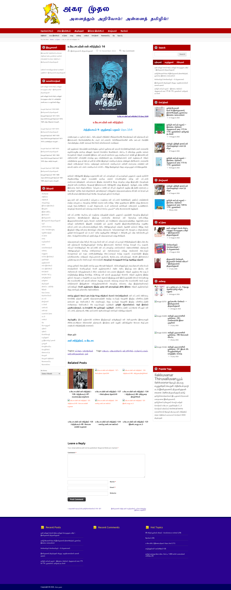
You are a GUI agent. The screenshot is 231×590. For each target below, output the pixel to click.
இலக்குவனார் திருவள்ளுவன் (82, 51)
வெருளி (44, 355)
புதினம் (44, 328)
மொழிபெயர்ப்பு (46, 346)
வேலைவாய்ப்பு (105, 35)
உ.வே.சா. (105, 351)
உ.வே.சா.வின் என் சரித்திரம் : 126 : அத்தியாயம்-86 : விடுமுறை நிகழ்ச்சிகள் (135, 394)
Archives (44, 370)
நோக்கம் (124, 31)
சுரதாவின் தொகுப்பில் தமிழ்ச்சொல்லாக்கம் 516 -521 (85, 509)
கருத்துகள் (169, 62)
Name (113, 482)
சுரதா (157, 415)
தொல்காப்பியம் (47, 30)
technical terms (176, 408)
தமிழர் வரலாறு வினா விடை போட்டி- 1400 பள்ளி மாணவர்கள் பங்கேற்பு (165, 555)
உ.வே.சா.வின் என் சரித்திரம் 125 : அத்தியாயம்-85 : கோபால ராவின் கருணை (80, 424)
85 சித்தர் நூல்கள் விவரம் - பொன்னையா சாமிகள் (161, 533)
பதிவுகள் (158, 62)
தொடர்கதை (46, 292)
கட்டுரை (64, 35)
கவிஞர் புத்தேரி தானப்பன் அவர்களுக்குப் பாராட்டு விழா (177, 145)
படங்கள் (44, 304)
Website (113, 493)
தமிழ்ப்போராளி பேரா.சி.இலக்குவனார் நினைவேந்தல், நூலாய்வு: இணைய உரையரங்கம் (171, 74)
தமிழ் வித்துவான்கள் (76, 353)
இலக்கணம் (45, 214)
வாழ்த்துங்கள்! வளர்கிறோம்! (154, 548)
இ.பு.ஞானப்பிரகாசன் (180, 396)
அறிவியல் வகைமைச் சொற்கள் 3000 (172, 415)
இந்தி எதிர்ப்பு (46, 212)
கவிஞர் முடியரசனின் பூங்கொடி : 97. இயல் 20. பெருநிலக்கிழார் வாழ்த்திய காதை (178, 350)
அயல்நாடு (45, 193)
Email (113, 487)
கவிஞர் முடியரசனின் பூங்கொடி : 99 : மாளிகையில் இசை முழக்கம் (176, 319)
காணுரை (45, 253)
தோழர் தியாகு (170, 411)
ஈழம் (43, 223)
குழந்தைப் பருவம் (141, 351)
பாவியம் (86, 35)
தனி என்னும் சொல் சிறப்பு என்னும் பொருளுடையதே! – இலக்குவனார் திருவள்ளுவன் (51, 89)
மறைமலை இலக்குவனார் (165, 399)
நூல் (86, 353)
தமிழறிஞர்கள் (87, 351)
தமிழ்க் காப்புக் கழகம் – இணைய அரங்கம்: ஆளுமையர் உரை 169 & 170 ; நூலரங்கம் (177, 203)
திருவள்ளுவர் (174, 392)
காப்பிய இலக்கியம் (48, 256)
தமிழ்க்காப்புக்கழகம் (163, 402)
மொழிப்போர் (46, 349)
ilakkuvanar (162, 382)
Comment (72, 453)
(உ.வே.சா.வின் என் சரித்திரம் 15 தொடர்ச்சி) (132, 116)
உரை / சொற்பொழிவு (48, 229)
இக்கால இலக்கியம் (96, 30)
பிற (114, 35)
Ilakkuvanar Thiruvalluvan (166, 377)
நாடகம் (44, 298)
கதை (71, 35)
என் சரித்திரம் (128, 351)
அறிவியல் (43, 35)
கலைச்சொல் (159, 411)
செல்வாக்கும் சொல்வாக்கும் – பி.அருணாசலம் (169, 79)
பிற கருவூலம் (46, 325)
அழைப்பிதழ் (46, 203)
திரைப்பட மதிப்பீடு (47, 286)
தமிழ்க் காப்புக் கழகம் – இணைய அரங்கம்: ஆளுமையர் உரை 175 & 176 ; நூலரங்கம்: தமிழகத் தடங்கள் (171, 91)
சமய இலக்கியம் (54, 35)
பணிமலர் (45, 307)
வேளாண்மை (46, 364)
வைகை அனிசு (161, 392)
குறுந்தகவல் (46, 262)
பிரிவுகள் (180, 62)
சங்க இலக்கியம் (64, 30)
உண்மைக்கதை (46, 226)
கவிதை (78, 35)
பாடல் (43, 316)
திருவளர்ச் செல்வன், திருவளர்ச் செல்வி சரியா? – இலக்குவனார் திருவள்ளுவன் (177, 262)
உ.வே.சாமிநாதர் (116, 351)
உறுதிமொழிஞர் (46, 233)
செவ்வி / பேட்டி (46, 274)
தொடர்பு (120, 35)
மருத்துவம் (45, 337)
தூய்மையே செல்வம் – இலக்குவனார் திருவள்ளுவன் (177, 303)
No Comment (128, 51)
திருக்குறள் (79, 30)
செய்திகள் (95, 35)
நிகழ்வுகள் (112, 30)
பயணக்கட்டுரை (47, 313)
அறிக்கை (45, 197)
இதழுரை (44, 208)
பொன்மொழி (46, 334)
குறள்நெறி (45, 259)
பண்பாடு (44, 310)
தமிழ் (183, 392)
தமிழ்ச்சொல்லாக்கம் (163, 396)
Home (51, 39)
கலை (43, 244)
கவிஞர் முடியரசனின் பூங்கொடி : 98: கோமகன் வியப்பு (178, 334)
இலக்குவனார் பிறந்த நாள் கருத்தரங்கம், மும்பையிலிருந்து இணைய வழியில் (128, 509)
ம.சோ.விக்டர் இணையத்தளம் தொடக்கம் (158, 543)
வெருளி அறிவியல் (48, 358)
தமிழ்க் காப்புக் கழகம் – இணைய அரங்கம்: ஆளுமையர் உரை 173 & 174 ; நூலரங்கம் (177, 161)
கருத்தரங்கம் (46, 241)
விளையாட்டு (46, 352)
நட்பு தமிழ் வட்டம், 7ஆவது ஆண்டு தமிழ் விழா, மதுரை (178, 289)
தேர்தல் (44, 289)
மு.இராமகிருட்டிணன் (48, 340)
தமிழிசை (45, 280)
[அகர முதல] (104, 24)
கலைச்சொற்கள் (47, 247)
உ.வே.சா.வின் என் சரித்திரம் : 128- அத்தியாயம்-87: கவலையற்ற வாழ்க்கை (80, 394)
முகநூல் (44, 343)
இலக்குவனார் (46, 218)
